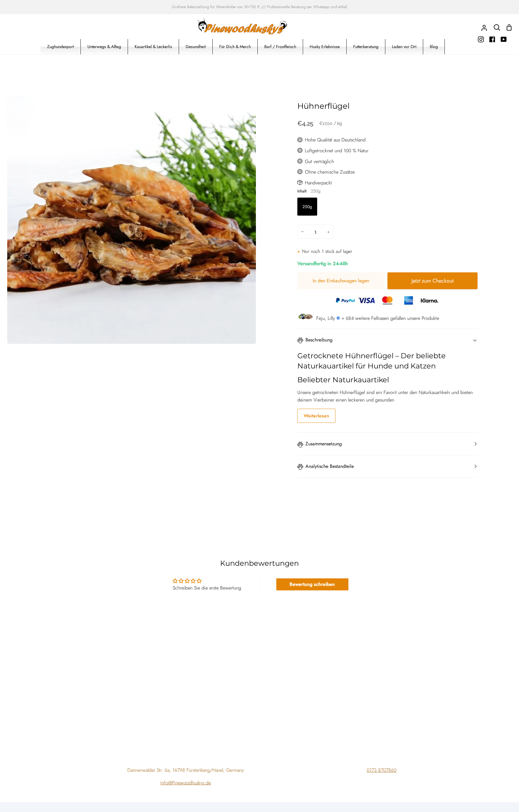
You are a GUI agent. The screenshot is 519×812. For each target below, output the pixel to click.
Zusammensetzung (323, 443)
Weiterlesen (316, 415)
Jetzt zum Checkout (432, 281)
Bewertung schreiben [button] (312, 584)
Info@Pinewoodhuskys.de (185, 782)
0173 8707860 (381, 770)
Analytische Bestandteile (329, 466)
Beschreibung (318, 339)
